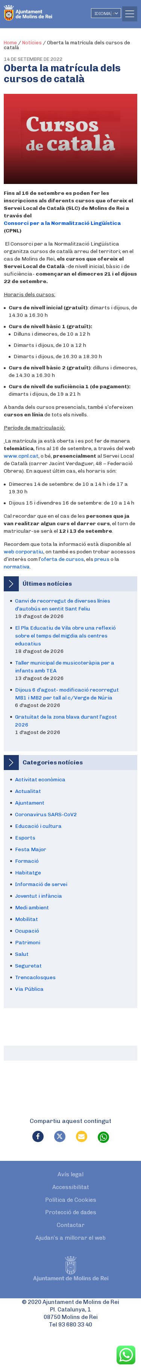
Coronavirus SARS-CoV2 (46, 814)
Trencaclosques (35, 977)
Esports (25, 838)
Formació (27, 861)
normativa (17, 567)
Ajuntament (29, 803)
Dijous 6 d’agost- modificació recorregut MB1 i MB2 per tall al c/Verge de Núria (67, 694)
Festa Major (30, 849)
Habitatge (28, 873)
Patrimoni (27, 942)
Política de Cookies (70, 1200)
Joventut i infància (38, 896)
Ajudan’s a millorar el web (70, 1237)
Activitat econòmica (40, 779)
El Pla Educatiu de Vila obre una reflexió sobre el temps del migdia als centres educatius (65, 636)
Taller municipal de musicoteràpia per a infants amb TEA (64, 667)
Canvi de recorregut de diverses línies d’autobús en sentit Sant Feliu (62, 605)
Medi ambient (32, 907)
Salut (22, 954)
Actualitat (28, 791)
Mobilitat (26, 919)
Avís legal (70, 1174)
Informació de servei (41, 884)
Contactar (71, 1225)
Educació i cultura (38, 826)
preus (101, 559)
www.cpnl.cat (21, 456)
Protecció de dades (70, 1212)
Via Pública (29, 989)
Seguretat (28, 966)
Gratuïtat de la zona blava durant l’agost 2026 (66, 721)
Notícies (32, 42)
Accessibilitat (70, 1187)
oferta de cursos (62, 559)
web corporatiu (23, 552)
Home (10, 42)
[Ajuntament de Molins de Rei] (43, 9)
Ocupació (27, 931)
